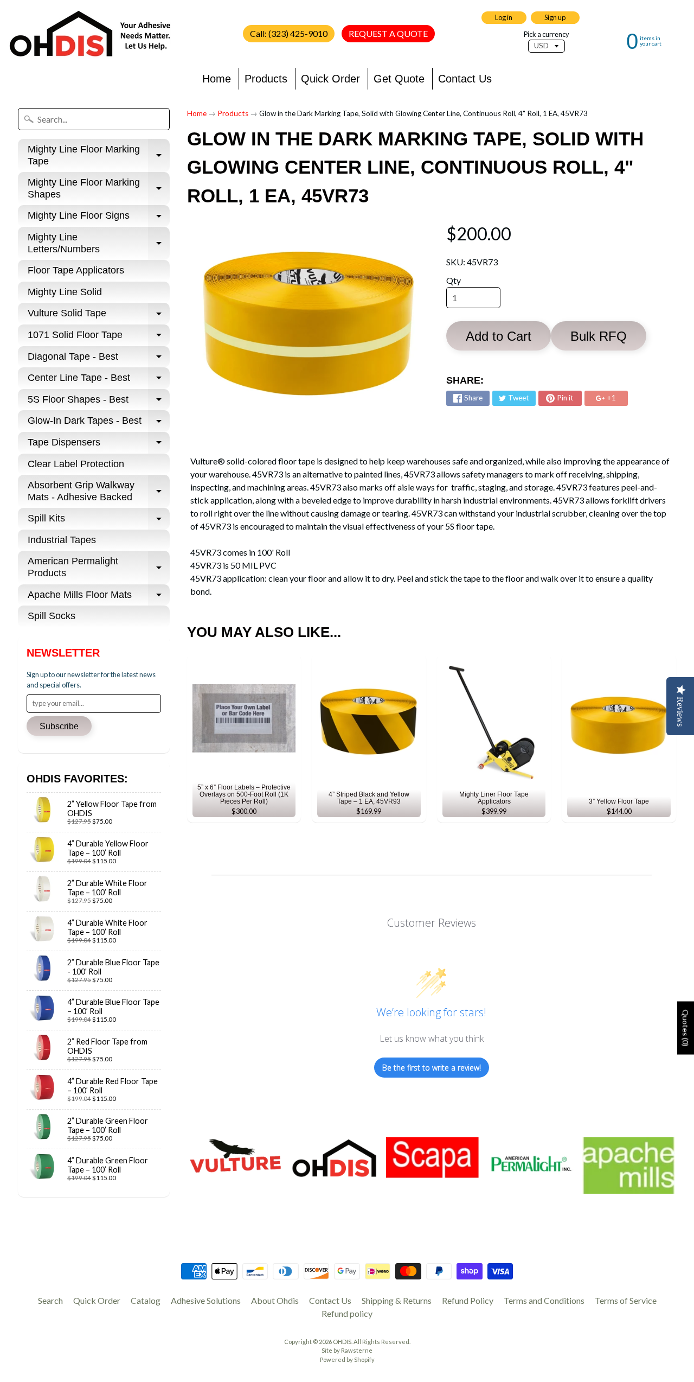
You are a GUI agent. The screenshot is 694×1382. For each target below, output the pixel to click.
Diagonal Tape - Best (99, 359)
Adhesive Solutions (206, 1300)
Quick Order (330, 79)
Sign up (555, 17)
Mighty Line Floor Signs (99, 218)
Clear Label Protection (76, 463)
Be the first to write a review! (431, 1067)
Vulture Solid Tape (99, 316)
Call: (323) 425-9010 (288, 33)
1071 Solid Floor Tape (99, 337)
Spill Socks (51, 615)
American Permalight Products (99, 567)
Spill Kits (99, 521)
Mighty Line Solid (65, 291)
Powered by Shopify (347, 1359)
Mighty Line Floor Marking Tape (99, 156)
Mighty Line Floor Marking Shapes (99, 189)
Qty (453, 280)
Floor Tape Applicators (76, 270)
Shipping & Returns (397, 1300)
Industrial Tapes (62, 539)
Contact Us (465, 79)
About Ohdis (275, 1300)
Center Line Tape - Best (99, 380)
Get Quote (399, 79)
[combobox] (94, 119)
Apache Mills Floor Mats (99, 597)
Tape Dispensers (99, 445)
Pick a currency (546, 34)
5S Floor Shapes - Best (99, 402)
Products (266, 79)
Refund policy (347, 1313)
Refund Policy (467, 1300)
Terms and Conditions (544, 1300)
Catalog (145, 1300)
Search (50, 1300)
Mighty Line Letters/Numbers (99, 244)
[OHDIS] (90, 34)
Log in (503, 17)
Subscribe (59, 726)
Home (216, 79)
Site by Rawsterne (347, 1350)
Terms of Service (626, 1300)
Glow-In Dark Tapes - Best (99, 423)
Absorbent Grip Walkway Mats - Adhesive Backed (99, 492)
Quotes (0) (685, 1028)
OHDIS (342, 1341)
